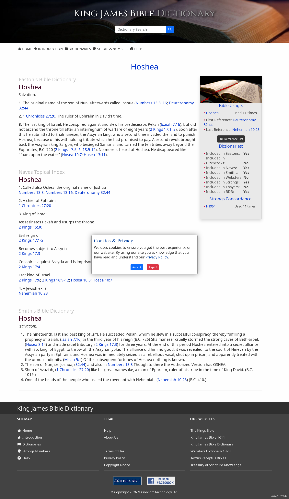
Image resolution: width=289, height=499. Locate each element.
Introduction (50, 49)
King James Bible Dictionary (212, 444)
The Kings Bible (202, 430)
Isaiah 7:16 (170, 124)
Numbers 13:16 (59, 192)
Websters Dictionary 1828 (211, 451)
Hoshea (212, 112)
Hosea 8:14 (36, 344)
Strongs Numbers (112, 49)
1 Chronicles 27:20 (39, 116)
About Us (111, 437)
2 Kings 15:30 (30, 227)
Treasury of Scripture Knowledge (216, 465)
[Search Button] (170, 29)
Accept (136, 267)
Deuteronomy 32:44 (92, 192)
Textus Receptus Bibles (208, 458)
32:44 (80, 364)
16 (165, 103)
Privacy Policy (114, 458)
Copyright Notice (117, 465)
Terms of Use (114, 451)
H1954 (210, 206)
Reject (153, 267)
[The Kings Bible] (128, 480)
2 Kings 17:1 (160, 129)
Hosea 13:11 (95, 154)
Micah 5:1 (72, 359)
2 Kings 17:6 (29, 280)
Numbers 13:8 (148, 103)
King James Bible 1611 (208, 437)
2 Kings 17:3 (106, 344)
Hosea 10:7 (72, 154)
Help (137, 49)
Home (26, 49)
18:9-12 (89, 149)
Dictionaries (79, 49)
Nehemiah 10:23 (246, 129)
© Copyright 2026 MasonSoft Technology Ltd (144, 492)
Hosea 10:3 (81, 280)
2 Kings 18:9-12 (55, 280)
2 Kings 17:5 (65, 149)
